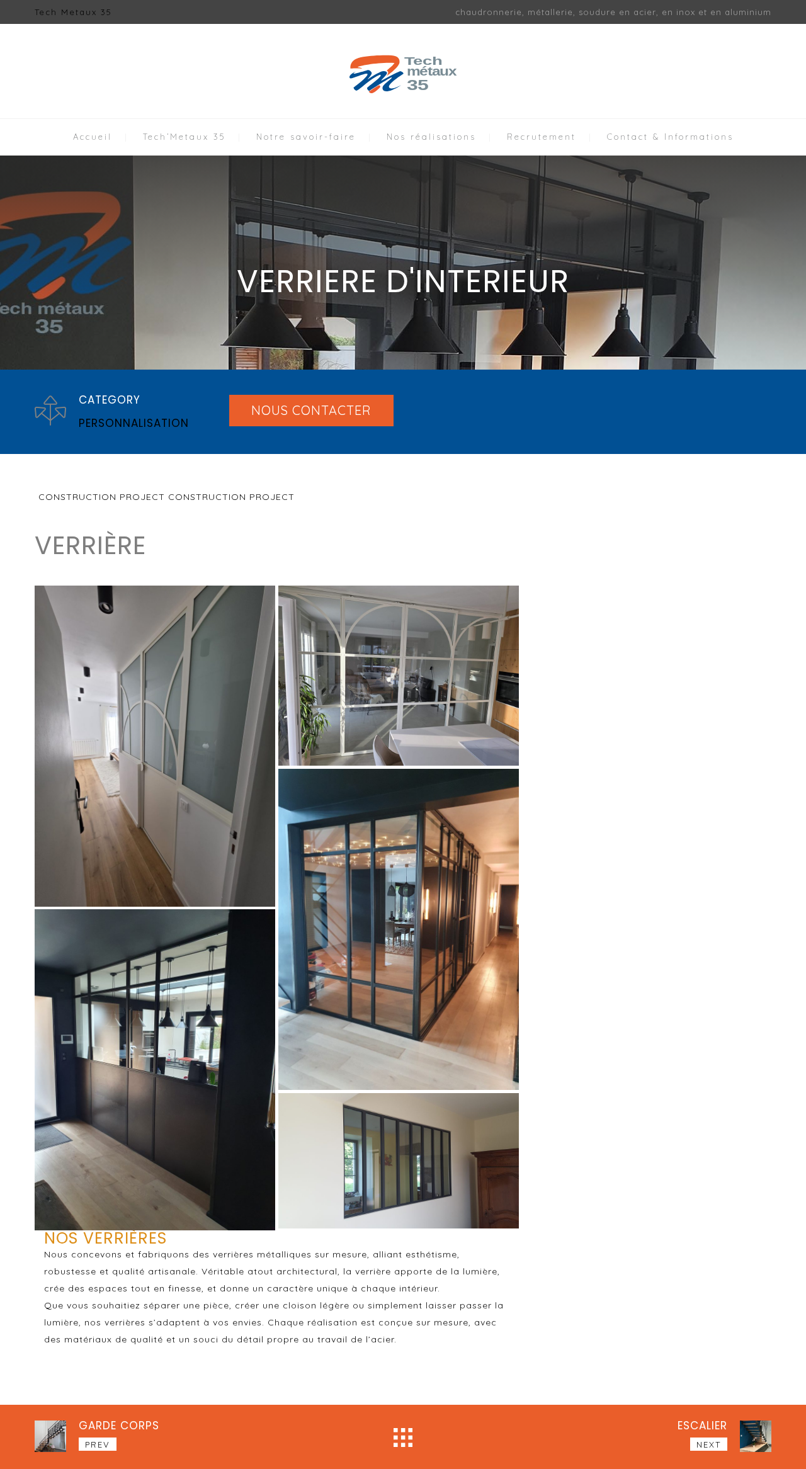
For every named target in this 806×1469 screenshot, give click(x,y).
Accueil (92, 137)
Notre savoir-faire (306, 137)
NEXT (708, 1444)
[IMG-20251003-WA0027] (155, 746)
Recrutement (541, 137)
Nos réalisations (431, 137)
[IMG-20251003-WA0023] (398, 676)
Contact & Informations (670, 137)
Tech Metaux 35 (73, 12)
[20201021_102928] (155, 1069)
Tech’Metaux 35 (184, 137)
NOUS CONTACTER (311, 410)
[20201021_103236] (398, 929)
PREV (97, 1444)
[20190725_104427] (398, 1160)
